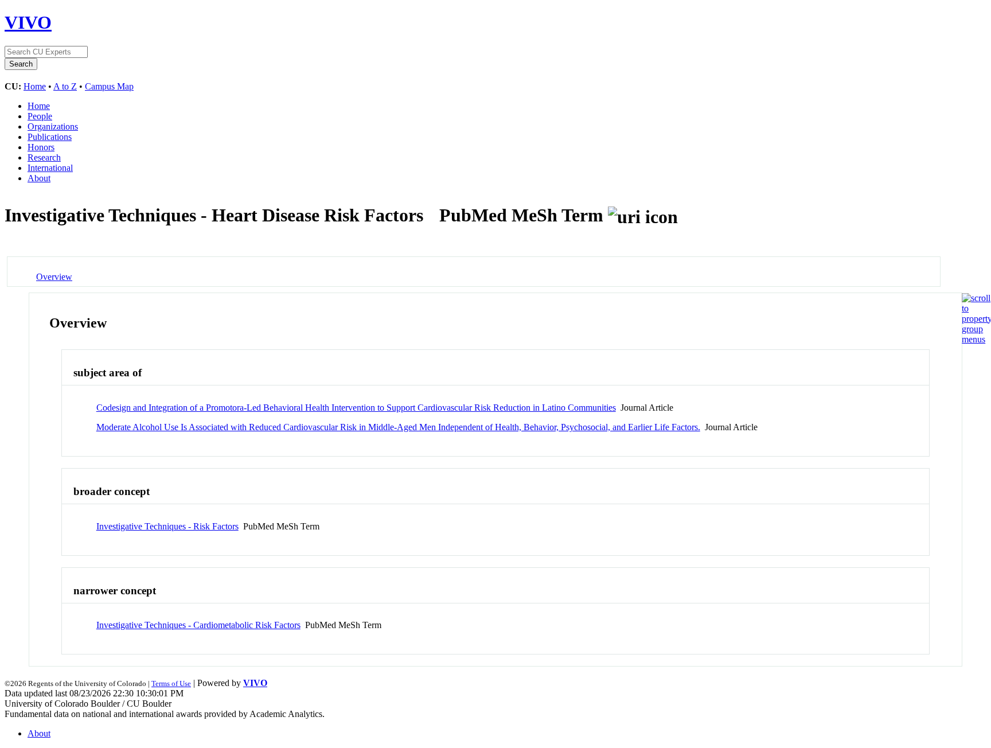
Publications (50, 137)
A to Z (65, 86)
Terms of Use (171, 683)
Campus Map (109, 86)
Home (35, 86)
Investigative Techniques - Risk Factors (167, 526)
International (50, 168)
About (39, 178)
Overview (54, 277)
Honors (41, 147)
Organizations (53, 126)
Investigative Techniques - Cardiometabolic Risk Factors (198, 625)
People (40, 116)
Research (44, 157)
